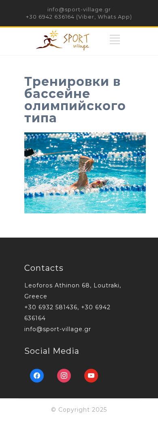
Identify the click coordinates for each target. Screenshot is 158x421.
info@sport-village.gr (79, 9)
